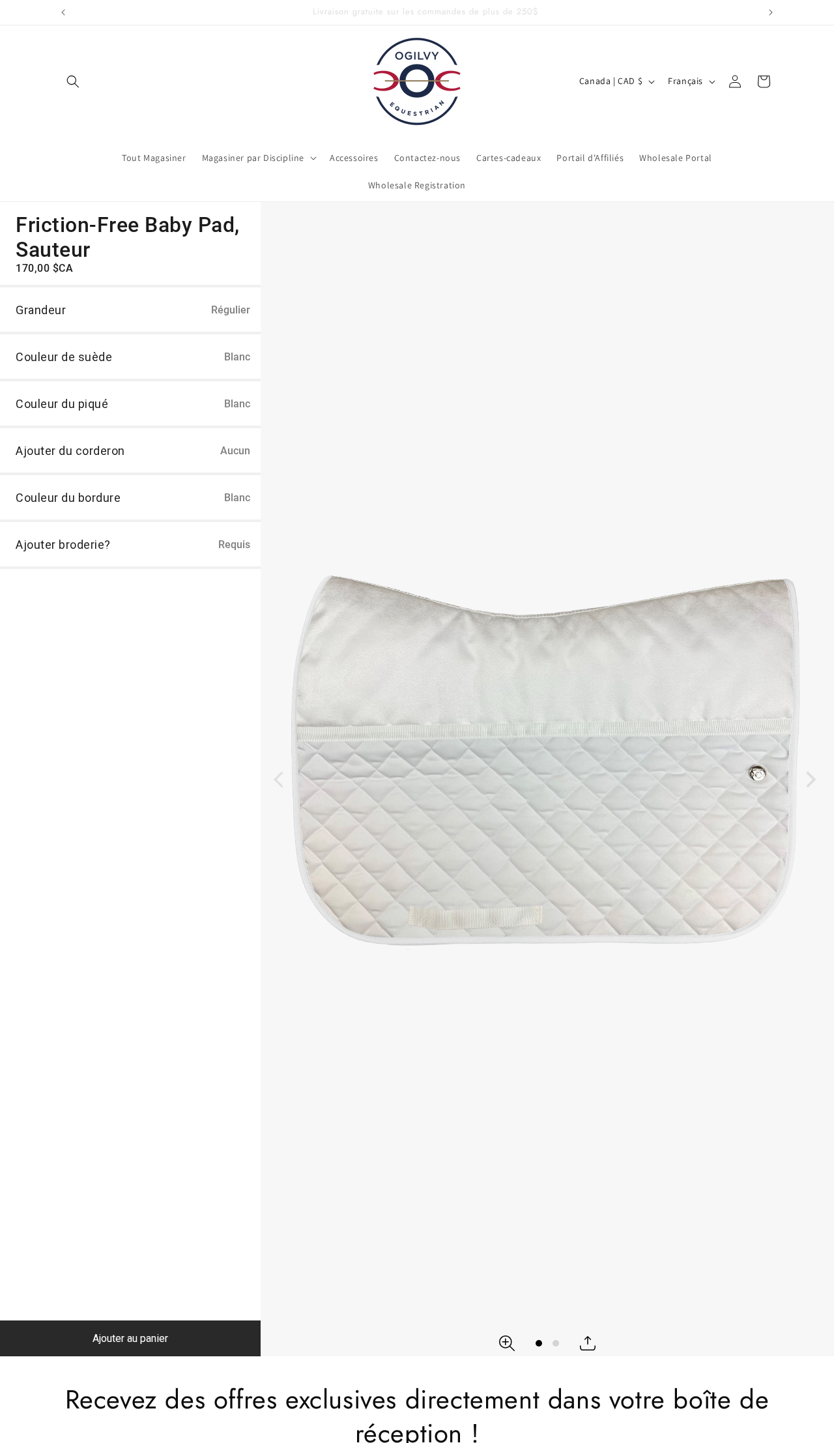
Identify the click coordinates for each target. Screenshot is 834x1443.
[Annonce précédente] (63, 12)
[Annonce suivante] (770, 12)
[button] (73, 81)
